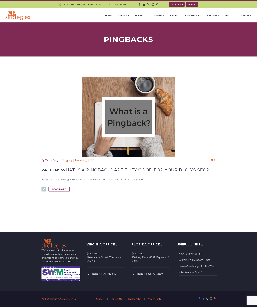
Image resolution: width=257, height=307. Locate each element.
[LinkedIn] (144, 4)
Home (108, 15)
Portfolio (141, 15)
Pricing (174, 15)
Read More (59, 189)
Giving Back (212, 15)
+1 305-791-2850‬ (153, 273)
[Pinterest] (157, 4)
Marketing (81, 160)
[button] (43, 189)
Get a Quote (177, 4)
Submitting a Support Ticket (194, 260)
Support (192, 4)
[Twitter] (148, 4)
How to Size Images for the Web (196, 266)
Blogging (67, 160)
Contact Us (116, 299)
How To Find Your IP (190, 253)
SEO (92, 160)
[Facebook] (139, 4)
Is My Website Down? (190, 272)
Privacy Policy (134, 299)
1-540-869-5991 (119, 4)
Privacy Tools (154, 299)
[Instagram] (153, 4)
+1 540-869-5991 (108, 273)
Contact (245, 15)
